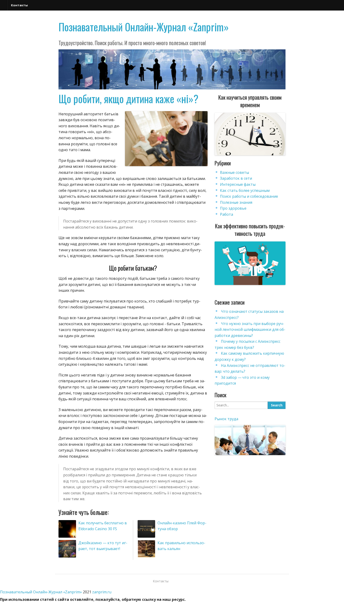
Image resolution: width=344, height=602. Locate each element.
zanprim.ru (101, 592)
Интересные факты (238, 184)
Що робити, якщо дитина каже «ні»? (128, 98)
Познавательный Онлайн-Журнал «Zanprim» (144, 26)
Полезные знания (236, 202)
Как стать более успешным (245, 190)
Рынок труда (226, 418)
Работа (226, 214)
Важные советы (234, 172)
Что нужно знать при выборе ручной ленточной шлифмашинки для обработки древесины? (250, 329)
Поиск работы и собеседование (249, 196)
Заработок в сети (236, 178)
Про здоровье (233, 208)
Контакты (19, 5)
